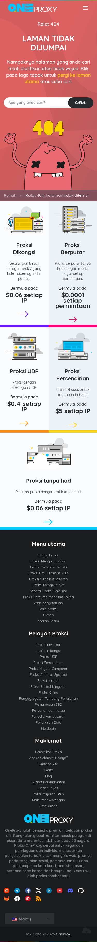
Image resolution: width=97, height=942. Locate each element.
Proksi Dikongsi (24, 248)
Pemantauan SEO (48, 704)
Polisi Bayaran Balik (48, 794)
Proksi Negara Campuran (49, 668)
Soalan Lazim (48, 621)
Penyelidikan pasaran (49, 716)
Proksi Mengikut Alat (48, 585)
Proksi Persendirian (72, 374)
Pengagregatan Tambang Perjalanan (48, 698)
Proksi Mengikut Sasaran (48, 579)
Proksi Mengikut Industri (48, 567)
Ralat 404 (49, 24)
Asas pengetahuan (48, 603)
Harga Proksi (48, 555)
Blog (48, 776)
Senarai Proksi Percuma (48, 591)
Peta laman (49, 806)
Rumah (10, 195)
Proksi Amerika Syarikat (48, 674)
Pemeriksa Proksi (48, 752)
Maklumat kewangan (48, 800)
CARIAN (80, 103)
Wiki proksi (48, 609)
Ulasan (48, 615)
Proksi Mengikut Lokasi (48, 561)
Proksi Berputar (73, 248)
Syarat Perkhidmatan (48, 782)
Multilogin (48, 728)
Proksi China (48, 692)
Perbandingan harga (48, 710)
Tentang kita (48, 764)
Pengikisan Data (48, 722)
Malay (24, 918)
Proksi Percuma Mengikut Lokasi (48, 597)
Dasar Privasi (48, 788)
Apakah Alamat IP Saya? (48, 758)
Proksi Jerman (48, 680)
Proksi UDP (24, 370)
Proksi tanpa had (48, 480)
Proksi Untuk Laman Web (48, 573)
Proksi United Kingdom (49, 686)
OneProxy (64, 934)
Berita (48, 770)
